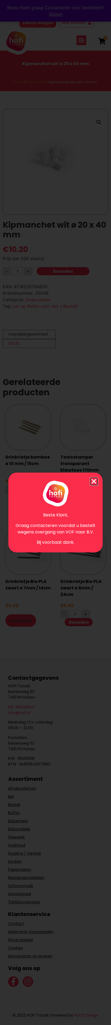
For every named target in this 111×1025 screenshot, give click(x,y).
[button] (94, 481)
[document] (55, 512)
